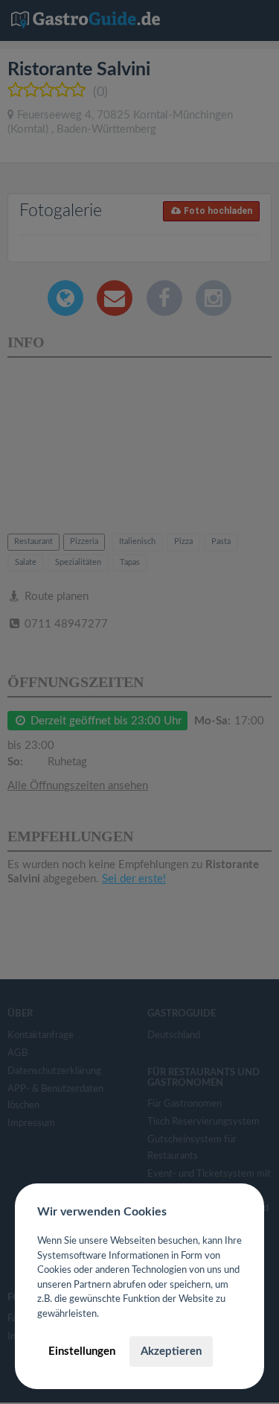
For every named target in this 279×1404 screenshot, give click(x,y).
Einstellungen (81, 1351)
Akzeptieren (171, 1351)
